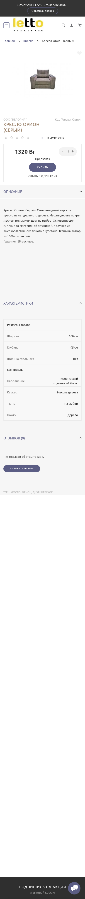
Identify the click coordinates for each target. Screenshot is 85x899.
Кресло (16, 492)
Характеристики (18, 303)
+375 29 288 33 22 (28, 4)
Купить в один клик (42, 176)
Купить (42, 167)
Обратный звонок (43, 11)
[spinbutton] (68, 151)
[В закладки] (79, 53)
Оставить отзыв (21, 468)
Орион (26, 492)
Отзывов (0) (14, 438)
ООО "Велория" (15, 119)
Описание (12, 192)
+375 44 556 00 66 (54, 4)
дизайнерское (43, 492)
